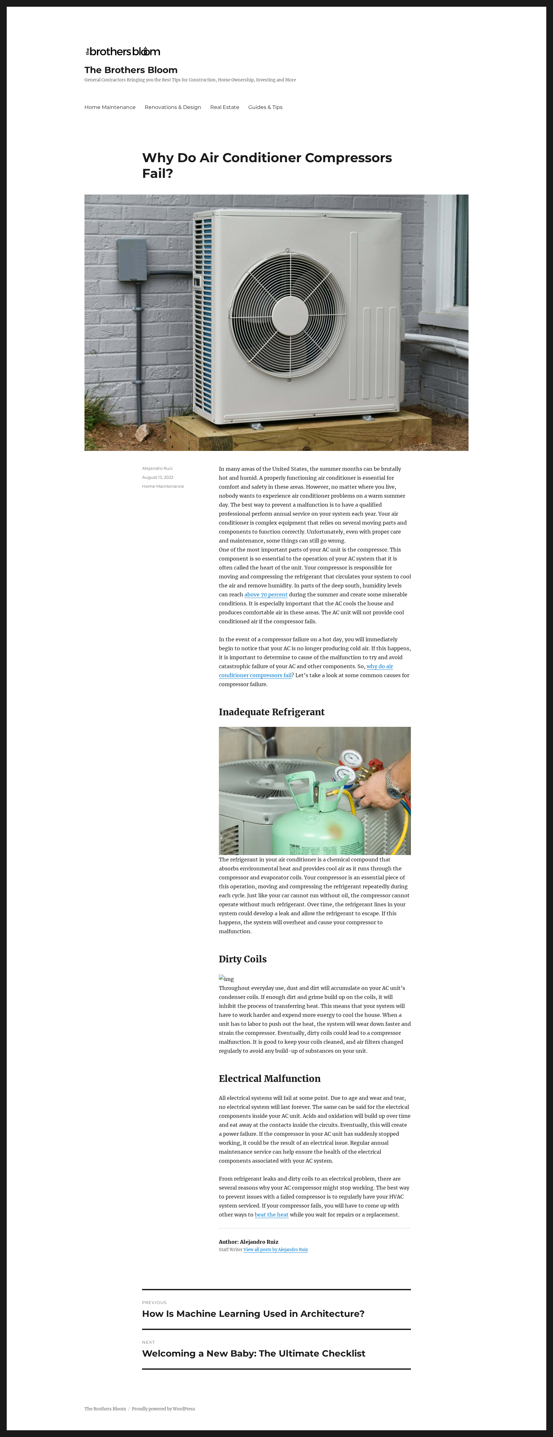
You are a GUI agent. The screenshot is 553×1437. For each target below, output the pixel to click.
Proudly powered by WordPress (163, 1409)
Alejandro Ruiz (157, 468)
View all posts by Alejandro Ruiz (276, 1249)
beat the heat (272, 1214)
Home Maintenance (110, 107)
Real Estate (224, 107)
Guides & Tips (265, 107)
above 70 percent (266, 594)
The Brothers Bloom (131, 69)
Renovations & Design (173, 107)
